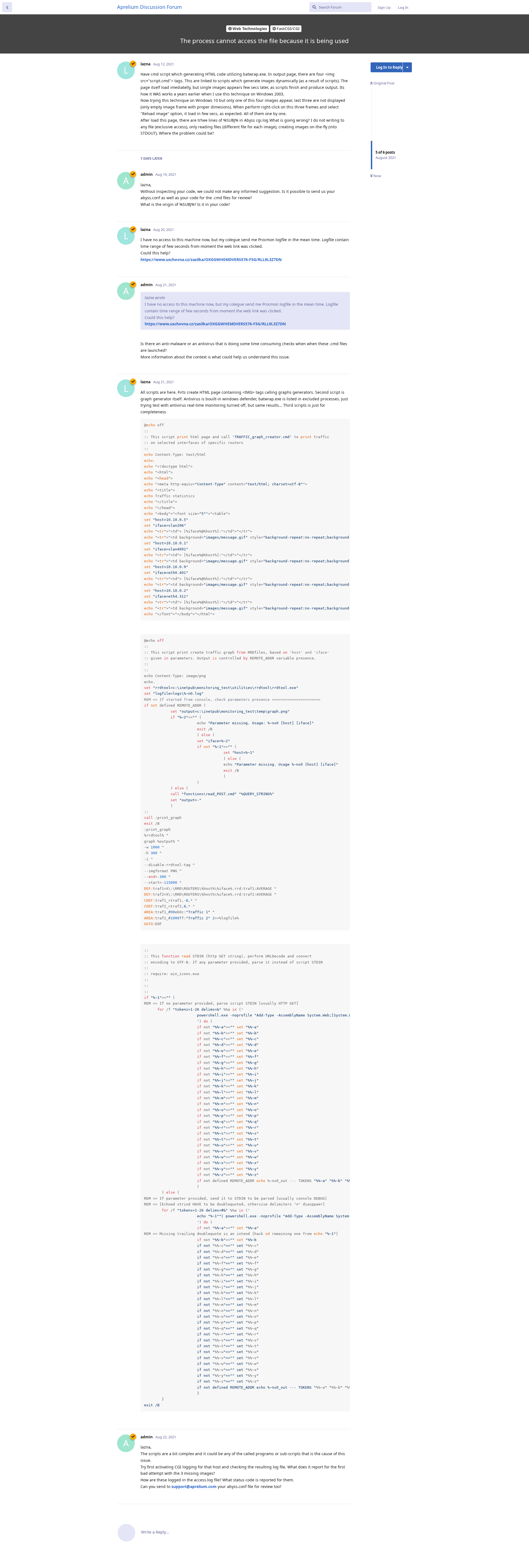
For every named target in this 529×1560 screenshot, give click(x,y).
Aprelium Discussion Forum (149, 7)
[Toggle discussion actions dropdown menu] (407, 67)
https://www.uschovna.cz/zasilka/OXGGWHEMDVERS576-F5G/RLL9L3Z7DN (211, 259)
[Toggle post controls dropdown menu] (345, 140)
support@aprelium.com (194, 1486)
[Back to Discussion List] (7, 7)
